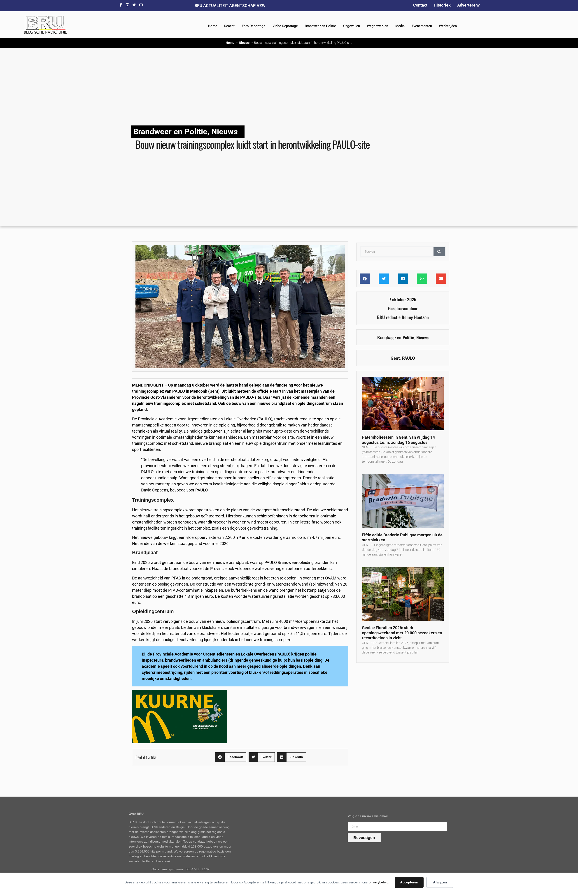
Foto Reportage (253, 26)
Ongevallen (351, 26)
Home (212, 26)
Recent (229, 26)
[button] (230, 757)
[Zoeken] (439, 251)
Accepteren (409, 882)
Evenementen (422, 26)
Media (400, 26)
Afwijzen (440, 882)
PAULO (408, 358)
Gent (395, 358)
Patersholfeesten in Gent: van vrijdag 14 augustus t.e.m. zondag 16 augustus (398, 440)
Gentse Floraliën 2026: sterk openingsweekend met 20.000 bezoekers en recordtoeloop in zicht (402, 632)
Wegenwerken (377, 26)
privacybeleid (378, 882)
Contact (420, 5)
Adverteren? (468, 5)
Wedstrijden (448, 26)
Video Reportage (285, 26)
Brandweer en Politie (320, 26)
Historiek (442, 5)
